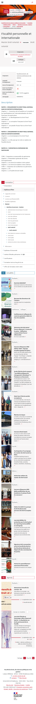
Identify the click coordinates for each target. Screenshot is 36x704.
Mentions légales (19, 685)
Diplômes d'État (7, 24)
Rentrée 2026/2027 (20, 283)
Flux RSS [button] (29, 658)
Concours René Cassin (20, 432)
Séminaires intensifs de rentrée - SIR (21, 588)
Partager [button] (20, 658)
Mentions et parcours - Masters (25, 24)
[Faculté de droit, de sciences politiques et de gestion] (6, 11)
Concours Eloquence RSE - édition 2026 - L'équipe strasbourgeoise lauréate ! (22, 348)
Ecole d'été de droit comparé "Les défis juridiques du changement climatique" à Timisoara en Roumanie (23, 374)
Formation (29, 23)
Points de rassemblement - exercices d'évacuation (22, 564)
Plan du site (9, 685)
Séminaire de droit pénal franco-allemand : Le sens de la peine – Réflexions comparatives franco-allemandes (23, 331)
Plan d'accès (22, 678)
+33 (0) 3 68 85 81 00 (18, 676)
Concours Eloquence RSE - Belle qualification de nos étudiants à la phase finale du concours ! (22, 492)
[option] (18, 284)
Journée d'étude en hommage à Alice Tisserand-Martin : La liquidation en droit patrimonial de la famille (22, 620)
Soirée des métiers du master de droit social (21, 476)
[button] (32, 2)
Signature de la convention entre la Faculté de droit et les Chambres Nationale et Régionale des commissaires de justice (23, 548)
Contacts (14, 678)
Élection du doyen (19, 415)
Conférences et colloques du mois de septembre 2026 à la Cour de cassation (23, 316)
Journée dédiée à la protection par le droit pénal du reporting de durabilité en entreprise (23, 523)
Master (14, 24)
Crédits (28, 685)
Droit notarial (6, 26)
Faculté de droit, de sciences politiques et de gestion (13, 23)
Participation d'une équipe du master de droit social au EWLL (22, 453)
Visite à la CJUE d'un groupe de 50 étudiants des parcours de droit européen (22, 509)
